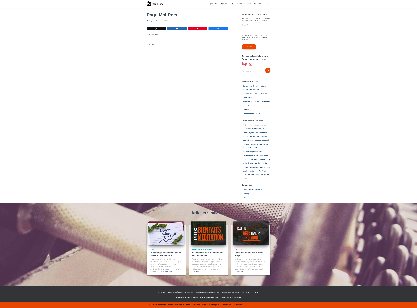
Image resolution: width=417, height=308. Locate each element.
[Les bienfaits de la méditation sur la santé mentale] (208, 233)
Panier (257, 292)
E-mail (244, 25)
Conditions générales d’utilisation (180, 292)
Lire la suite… (169, 271)
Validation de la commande (231, 297)
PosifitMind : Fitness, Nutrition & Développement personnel (197, 297)
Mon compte (246, 292)
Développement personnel (252, 189)
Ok (244, 304)
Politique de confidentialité (259, 304)
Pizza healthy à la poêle (251, 114)
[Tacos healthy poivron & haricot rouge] (251, 233)
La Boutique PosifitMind (230, 292)
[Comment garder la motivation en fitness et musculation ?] (166, 233)
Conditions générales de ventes (207, 292)
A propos (161, 292)
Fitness (245, 198)
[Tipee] (247, 64)
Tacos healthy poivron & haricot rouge (256, 102)
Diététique (246, 193)
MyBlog (245, 125)
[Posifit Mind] (155, 4)
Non (247, 304)
